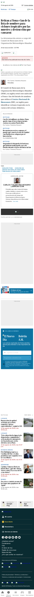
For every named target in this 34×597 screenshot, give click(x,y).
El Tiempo (12, 9)
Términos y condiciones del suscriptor (12, 577)
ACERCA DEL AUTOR (17, 176)
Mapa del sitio (6, 552)
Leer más (15, 201)
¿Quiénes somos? (8, 541)
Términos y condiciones (21, 574)
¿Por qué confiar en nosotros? (12, 554)
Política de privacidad (7, 574)
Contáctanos (6, 543)
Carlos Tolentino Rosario (17, 185)
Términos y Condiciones (16, 362)
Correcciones (27, 577)
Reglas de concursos (9, 550)
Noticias (4, 9)
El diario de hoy (7, 548)
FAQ (3, 546)
